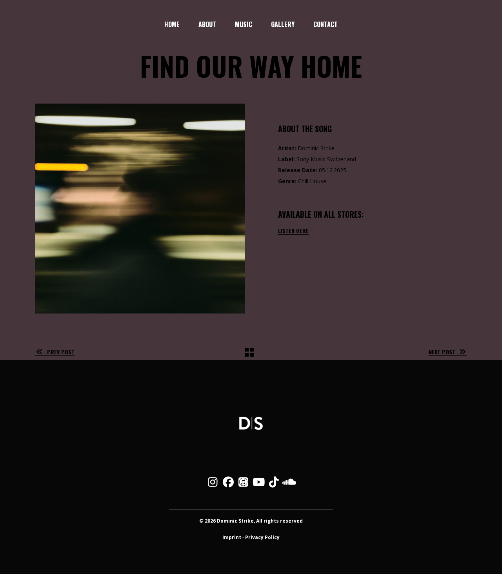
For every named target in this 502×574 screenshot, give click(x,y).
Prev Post (61, 352)
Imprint (231, 537)
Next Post (442, 352)
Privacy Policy (262, 537)
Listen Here (293, 230)
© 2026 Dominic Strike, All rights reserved (251, 521)
